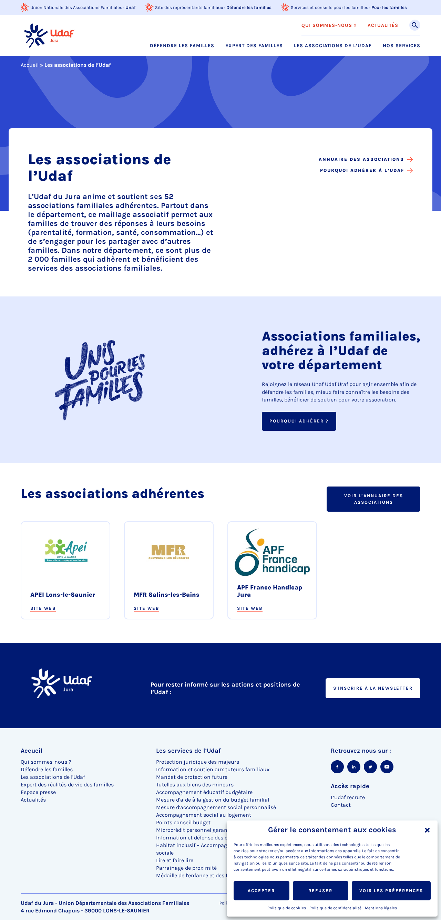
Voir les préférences (391, 890)
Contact (341, 805)
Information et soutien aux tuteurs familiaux (212, 769)
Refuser (320, 890)
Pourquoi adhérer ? (299, 421)
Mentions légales (381, 908)
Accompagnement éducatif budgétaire (204, 792)
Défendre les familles (248, 7)
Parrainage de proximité (186, 868)
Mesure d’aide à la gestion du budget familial (212, 799)
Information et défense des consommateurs (211, 837)
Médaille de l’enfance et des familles (201, 875)
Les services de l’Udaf (188, 750)
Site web (43, 608)
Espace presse (38, 792)
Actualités (383, 25)
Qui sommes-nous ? (329, 25)
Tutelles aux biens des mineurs (195, 784)
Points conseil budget (183, 822)
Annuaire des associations (361, 159)
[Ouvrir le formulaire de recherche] (414, 25)
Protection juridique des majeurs (197, 762)
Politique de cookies (286, 908)
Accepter (261, 890)
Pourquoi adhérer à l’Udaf (362, 170)
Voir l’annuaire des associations (373, 498)
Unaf (130, 7)
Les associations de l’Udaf (333, 46)
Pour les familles (389, 7)
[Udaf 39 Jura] (48, 35)
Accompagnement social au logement (203, 815)
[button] (427, 830)
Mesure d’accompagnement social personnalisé (216, 807)
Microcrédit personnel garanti (193, 830)
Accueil (30, 65)
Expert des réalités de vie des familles (67, 784)
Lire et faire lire (174, 860)
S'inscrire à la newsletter (373, 688)
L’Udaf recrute (348, 797)
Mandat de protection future (191, 777)
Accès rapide (350, 786)
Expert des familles (254, 46)
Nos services (401, 46)
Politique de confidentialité (335, 908)
